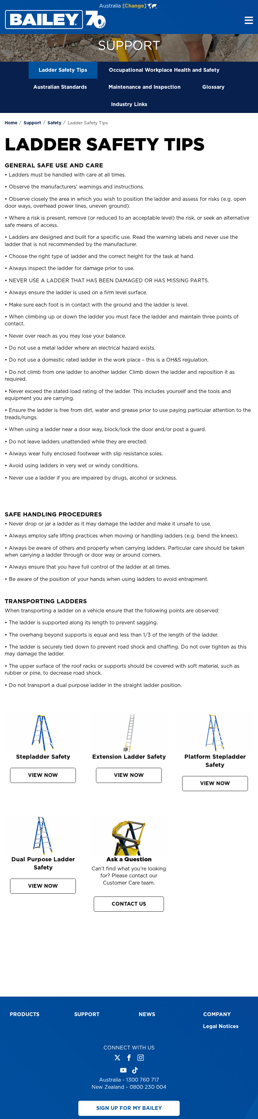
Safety (54, 123)
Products (24, 1014)
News (147, 1014)
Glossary (213, 87)
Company (217, 1014)
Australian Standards (60, 87)
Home (11, 123)
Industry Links (129, 104)
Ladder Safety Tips (63, 70)
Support (32, 123)
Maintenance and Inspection (145, 87)
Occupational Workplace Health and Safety (164, 70)
